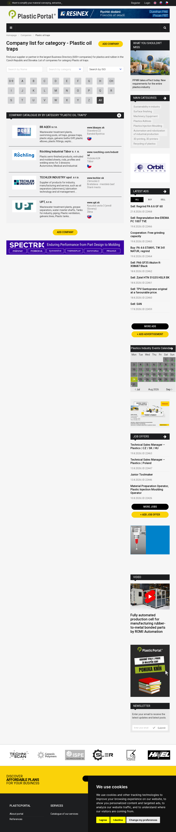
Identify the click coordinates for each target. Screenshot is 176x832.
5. (147, 364)
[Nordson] (150, 547)
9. (172, 364)
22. (166, 374)
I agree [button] (103, 819)
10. (134, 369)
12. (147, 369)
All (100, 100)
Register (135, 3)
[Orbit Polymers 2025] (150, 168)
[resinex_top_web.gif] (114, 15)
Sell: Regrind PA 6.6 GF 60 (146, 206)
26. (147, 379)
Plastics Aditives (142, 121)
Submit (161, 728)
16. (172, 369)
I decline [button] (118, 819)
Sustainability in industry (147, 106)
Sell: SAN (136, 304)
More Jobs (150, 506)
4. (141, 364)
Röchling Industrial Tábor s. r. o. (60, 151)
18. (140, 374)
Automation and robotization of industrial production (149, 132)
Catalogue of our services (64, 813)
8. (166, 364)
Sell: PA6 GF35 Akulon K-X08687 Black (145, 264)
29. (166, 379)
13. (154, 369)
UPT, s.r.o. (46, 202)
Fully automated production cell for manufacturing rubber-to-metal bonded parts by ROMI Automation (147, 623)
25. (140, 379)
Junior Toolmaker (141, 474)
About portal (16, 813)
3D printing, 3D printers (146, 139)
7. (160, 364)
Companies (26, 35)
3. (134, 364)
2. (172, 359)
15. (166, 369)
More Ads (150, 326)
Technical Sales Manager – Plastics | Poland (147, 461)
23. (172, 374)
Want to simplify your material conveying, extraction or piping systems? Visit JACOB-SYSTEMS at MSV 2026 (63, 3)
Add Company (110, 44)
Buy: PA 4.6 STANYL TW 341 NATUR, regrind (147, 249)
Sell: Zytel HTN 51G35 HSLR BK (149, 277)
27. (154, 379)
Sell (163, 199)
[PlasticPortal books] (150, 671)
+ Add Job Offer (150, 514)
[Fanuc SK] (150, 414)
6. (154, 364)
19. (147, 374)
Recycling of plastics (145, 143)
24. (134, 379)
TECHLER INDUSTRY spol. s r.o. (59, 177)
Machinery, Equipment (146, 116)
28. (160, 379)
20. (154, 374)
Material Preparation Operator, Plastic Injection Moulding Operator (149, 489)
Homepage (11, 35)
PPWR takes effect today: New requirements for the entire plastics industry (149, 83)
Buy (150, 199)
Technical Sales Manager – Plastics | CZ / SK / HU (147, 446)
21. (160, 374)
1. (166, 359)
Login (147, 3)
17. (134, 374)
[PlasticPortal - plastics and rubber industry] (32, 15)
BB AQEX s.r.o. (49, 127)
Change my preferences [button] (143, 819)
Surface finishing (143, 111)
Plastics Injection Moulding (148, 125)
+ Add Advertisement (150, 334)
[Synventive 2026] (65, 247)
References (16, 819)
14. (160, 369)
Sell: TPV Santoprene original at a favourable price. (148, 290)
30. (172, 379)
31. (134, 384)
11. (140, 369)
